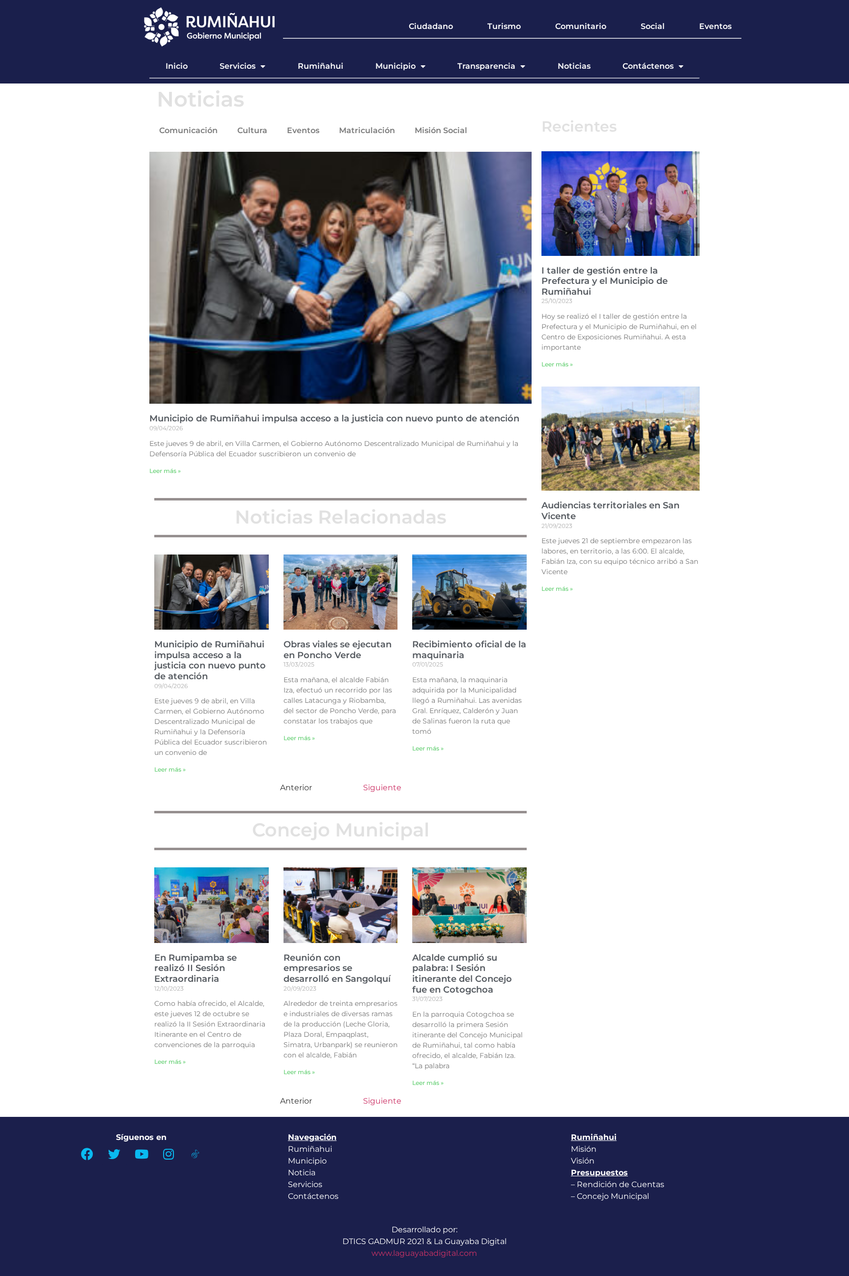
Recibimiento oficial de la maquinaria (469, 650)
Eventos (715, 26)
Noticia (301, 1172)
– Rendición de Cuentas (617, 1184)
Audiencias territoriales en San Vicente (610, 511)
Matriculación (367, 130)
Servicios (237, 66)
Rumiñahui (320, 66)
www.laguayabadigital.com (424, 1253)
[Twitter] (114, 1153)
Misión (583, 1149)
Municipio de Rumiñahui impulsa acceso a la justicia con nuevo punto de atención (334, 418)
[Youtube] (141, 1153)
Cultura (252, 130)
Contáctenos (648, 66)
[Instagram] (168, 1153)
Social (653, 26)
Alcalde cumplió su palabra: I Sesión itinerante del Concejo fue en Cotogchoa (462, 973)
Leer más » (165, 470)
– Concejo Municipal (611, 1196)
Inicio (177, 66)
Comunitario (580, 26)
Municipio (395, 66)
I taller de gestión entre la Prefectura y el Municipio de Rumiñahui (604, 281)
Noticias (574, 66)
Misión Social (441, 130)
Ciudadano (431, 26)
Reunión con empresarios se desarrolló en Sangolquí (337, 968)
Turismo (504, 26)
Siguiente (382, 787)
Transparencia (486, 66)
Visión (582, 1160)
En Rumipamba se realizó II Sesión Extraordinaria (195, 968)
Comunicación (188, 130)
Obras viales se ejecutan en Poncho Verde (337, 650)
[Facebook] (87, 1153)
